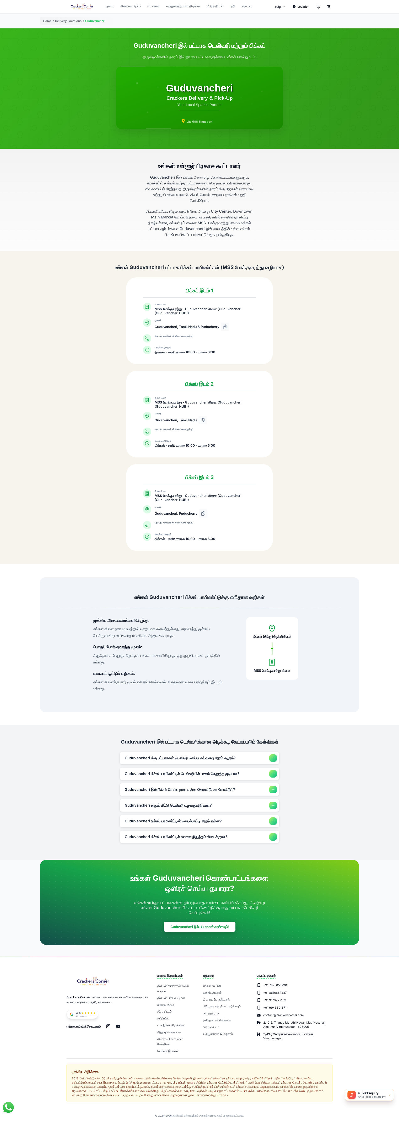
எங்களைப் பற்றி (212, 985)
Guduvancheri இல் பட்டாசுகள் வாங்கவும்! (199, 927)
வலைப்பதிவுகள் (212, 992)
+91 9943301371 (274, 1007)
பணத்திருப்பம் (211, 1013)
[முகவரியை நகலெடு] (225, 327)
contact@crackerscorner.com (283, 1015)
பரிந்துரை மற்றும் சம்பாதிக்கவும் (222, 1006)
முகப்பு (109, 6)
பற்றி (232, 6)
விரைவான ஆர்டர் (130, 6)
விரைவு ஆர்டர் (165, 1004)
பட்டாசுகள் (154, 6)
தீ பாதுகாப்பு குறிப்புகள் (216, 999)
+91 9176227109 (274, 1000)
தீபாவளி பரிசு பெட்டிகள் (171, 998)
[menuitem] (280, 6)
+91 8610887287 (275, 992)
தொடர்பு (246, 6)
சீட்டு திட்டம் (164, 1011)
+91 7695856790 (275, 985)
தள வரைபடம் (211, 1027)
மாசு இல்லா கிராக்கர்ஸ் (170, 1025)
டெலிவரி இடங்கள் (168, 1051)
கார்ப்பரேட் (163, 1018)
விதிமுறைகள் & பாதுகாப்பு (218, 1033)
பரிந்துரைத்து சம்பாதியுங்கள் (183, 6)
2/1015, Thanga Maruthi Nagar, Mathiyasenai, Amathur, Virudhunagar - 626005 (294, 1024)
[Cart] (328, 6)
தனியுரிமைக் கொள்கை (217, 1020)
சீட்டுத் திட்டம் (215, 6)
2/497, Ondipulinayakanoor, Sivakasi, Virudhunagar (288, 1036)
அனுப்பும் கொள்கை (169, 1032)
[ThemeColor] (318, 6)
